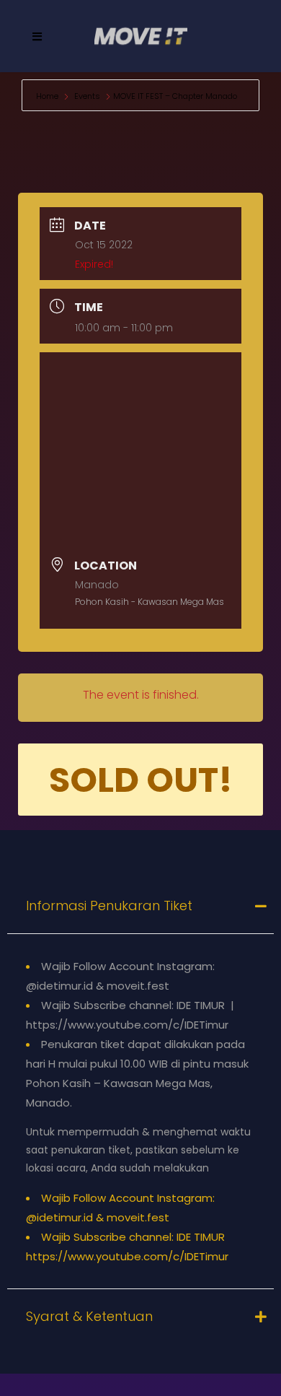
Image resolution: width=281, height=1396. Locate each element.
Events (87, 96)
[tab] (140, 905)
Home (48, 96)
